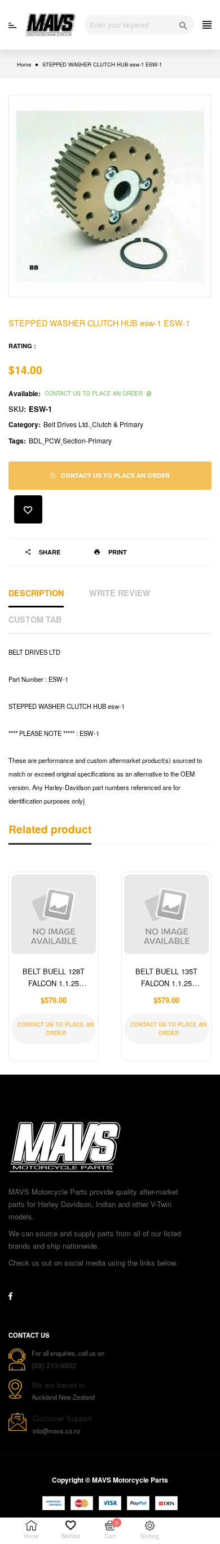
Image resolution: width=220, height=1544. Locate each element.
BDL (35, 440)
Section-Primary (87, 440)
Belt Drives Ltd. (66, 424)
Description (36, 592)
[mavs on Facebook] (10, 1296)
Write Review (120, 592)
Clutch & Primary (117, 424)
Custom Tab (34, 619)
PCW (52, 440)
